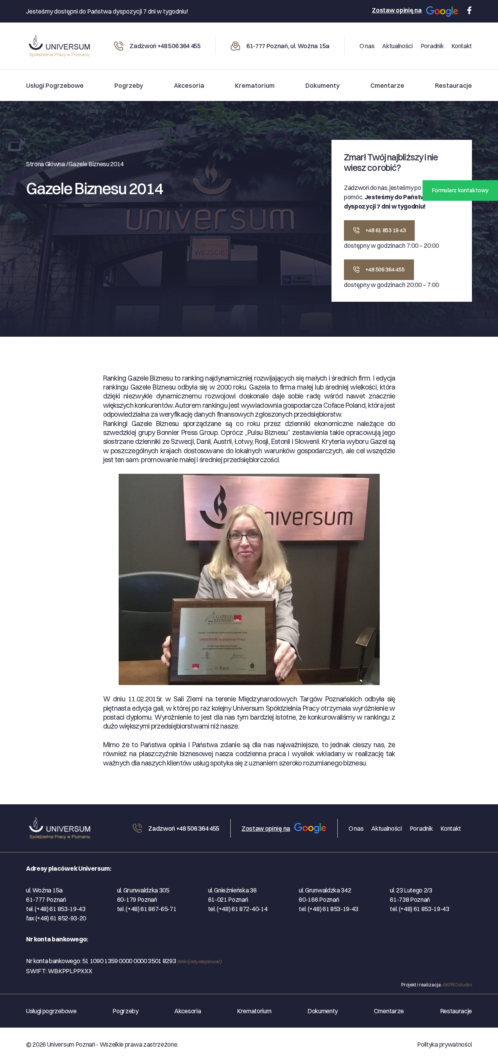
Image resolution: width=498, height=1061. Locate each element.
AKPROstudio (457, 985)
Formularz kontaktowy (460, 190)
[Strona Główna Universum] (63, 827)
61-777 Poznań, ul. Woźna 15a (288, 46)
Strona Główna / (47, 164)
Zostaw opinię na (396, 10)
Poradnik (432, 46)
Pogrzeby (128, 85)
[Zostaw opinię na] (442, 11)
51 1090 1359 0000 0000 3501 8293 (152, 961)
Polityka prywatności (444, 1044)
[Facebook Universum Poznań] (467, 10)
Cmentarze (387, 85)
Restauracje (453, 85)
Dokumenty (322, 85)
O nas (366, 46)
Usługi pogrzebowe (55, 85)
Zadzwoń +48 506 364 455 (165, 46)
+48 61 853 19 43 (384, 230)
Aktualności (397, 46)
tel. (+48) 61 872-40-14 (238, 909)
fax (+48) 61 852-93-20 (56, 918)
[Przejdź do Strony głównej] (59, 44)
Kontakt (461, 46)
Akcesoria (189, 85)
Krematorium (255, 85)
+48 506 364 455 (384, 269)
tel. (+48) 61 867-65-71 (147, 909)
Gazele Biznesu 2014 (96, 164)
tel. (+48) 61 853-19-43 (56, 909)
